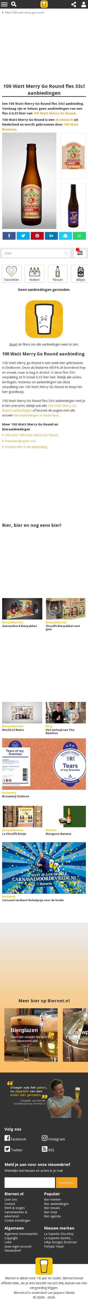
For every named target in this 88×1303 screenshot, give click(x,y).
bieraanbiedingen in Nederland (36, 415)
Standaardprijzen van (20, 441)
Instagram (56, 1139)
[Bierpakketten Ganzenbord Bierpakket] (22, 608)
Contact (9, 1204)
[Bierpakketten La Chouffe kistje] (22, 816)
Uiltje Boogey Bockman (60, 1242)
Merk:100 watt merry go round (24, 12)
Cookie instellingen (17, 1220)
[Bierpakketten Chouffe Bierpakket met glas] (66, 608)
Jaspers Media (64, 1292)
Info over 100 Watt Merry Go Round (31, 435)
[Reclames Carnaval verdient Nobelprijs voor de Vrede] (44, 868)
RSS (50, 1150)
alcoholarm (64, 119)
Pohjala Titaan (54, 1246)
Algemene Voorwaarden (21, 1234)
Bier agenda (52, 1216)
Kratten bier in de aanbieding (25, 446)
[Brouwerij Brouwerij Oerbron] (44, 764)
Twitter (16, 1150)
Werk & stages (14, 1208)
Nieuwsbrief (12, 1250)
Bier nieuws (52, 1208)
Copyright (11, 1238)
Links (8, 1242)
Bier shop (50, 1212)
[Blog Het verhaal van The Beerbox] (66, 712)
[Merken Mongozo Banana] (66, 816)
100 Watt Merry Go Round (54, 113)
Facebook (18, 1139)
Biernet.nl (21, 1292)
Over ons (10, 1199)
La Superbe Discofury (59, 1234)
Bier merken (52, 1199)
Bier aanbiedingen (56, 1204)
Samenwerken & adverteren (15, 1214)
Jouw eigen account (18, 1246)
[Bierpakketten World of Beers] (22, 712)
